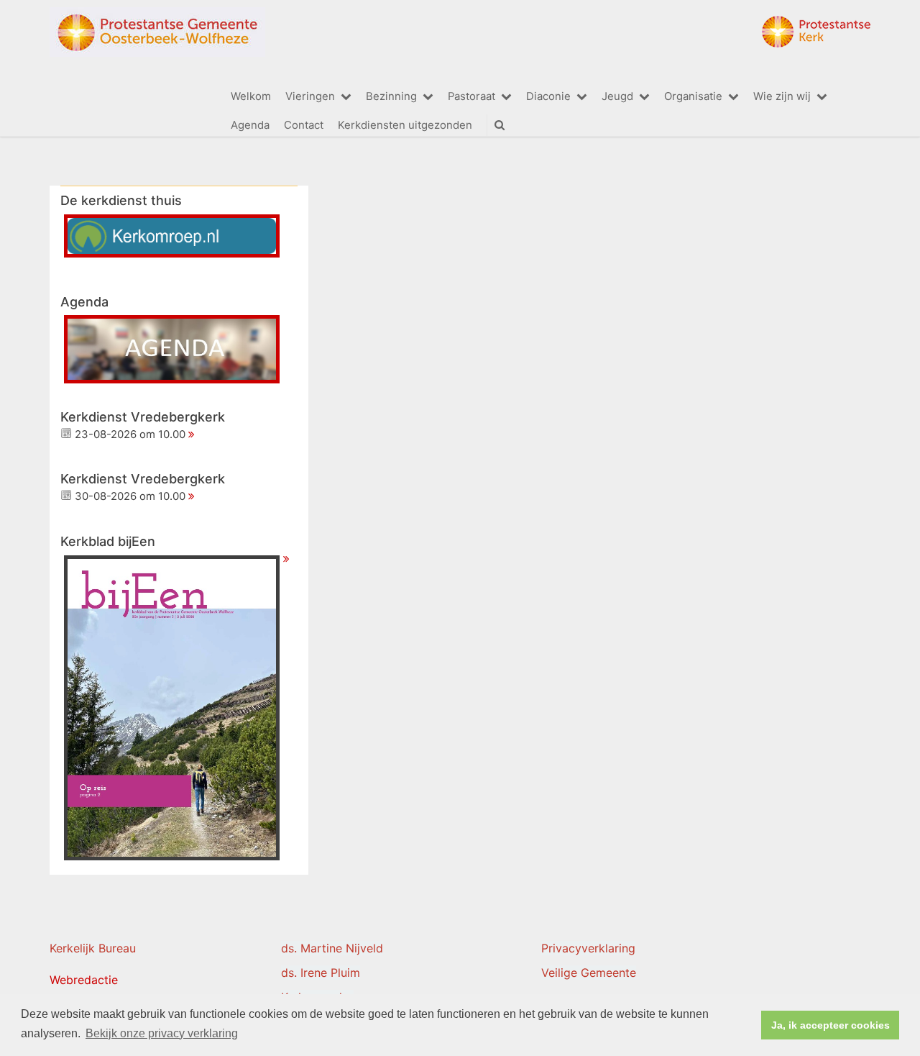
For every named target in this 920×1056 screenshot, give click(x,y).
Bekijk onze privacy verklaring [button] (162, 1033)
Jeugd (617, 96)
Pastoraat (471, 96)
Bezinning (391, 96)
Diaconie (548, 96)
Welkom (251, 96)
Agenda (250, 125)
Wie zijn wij (782, 96)
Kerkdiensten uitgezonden (405, 125)
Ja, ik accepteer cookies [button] (830, 1025)
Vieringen (310, 96)
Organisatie (693, 96)
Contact (303, 125)
